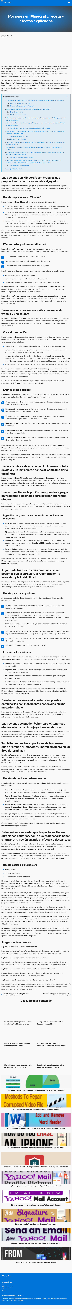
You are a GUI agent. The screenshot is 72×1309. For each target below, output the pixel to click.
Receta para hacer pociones (19, 136)
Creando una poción (16, 112)
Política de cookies (7, 1287)
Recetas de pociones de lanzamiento (22, 157)
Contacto (4, 1291)
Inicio (3, 1285)
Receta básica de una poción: (19, 165)
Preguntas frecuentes (15, 169)
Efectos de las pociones (18, 115)
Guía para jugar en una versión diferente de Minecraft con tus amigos (56, 994)
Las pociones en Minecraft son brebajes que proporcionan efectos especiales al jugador (35, 100)
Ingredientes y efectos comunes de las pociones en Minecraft (30, 128)
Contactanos (20, 1300)
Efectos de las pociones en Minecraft (22, 106)
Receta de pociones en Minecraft (20, 103)
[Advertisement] (36, 51)
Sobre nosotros (6, 1289)
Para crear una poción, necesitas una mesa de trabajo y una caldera (28, 109)
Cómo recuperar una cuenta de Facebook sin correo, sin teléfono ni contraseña (16, 994)
